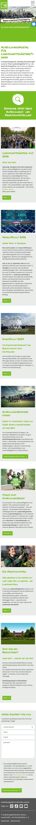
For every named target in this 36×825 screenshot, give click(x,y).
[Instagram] (11, 806)
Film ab (6, 533)
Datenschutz (15, 821)
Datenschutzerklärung (20, 775)
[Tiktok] (16, 806)
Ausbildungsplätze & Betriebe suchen (15, 802)
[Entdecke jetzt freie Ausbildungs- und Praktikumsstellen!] (18, 105)
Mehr (6, 198)
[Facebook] (21, 806)
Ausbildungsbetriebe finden (14, 456)
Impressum (5, 821)
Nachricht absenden (10, 790)
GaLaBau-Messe (7, 189)
